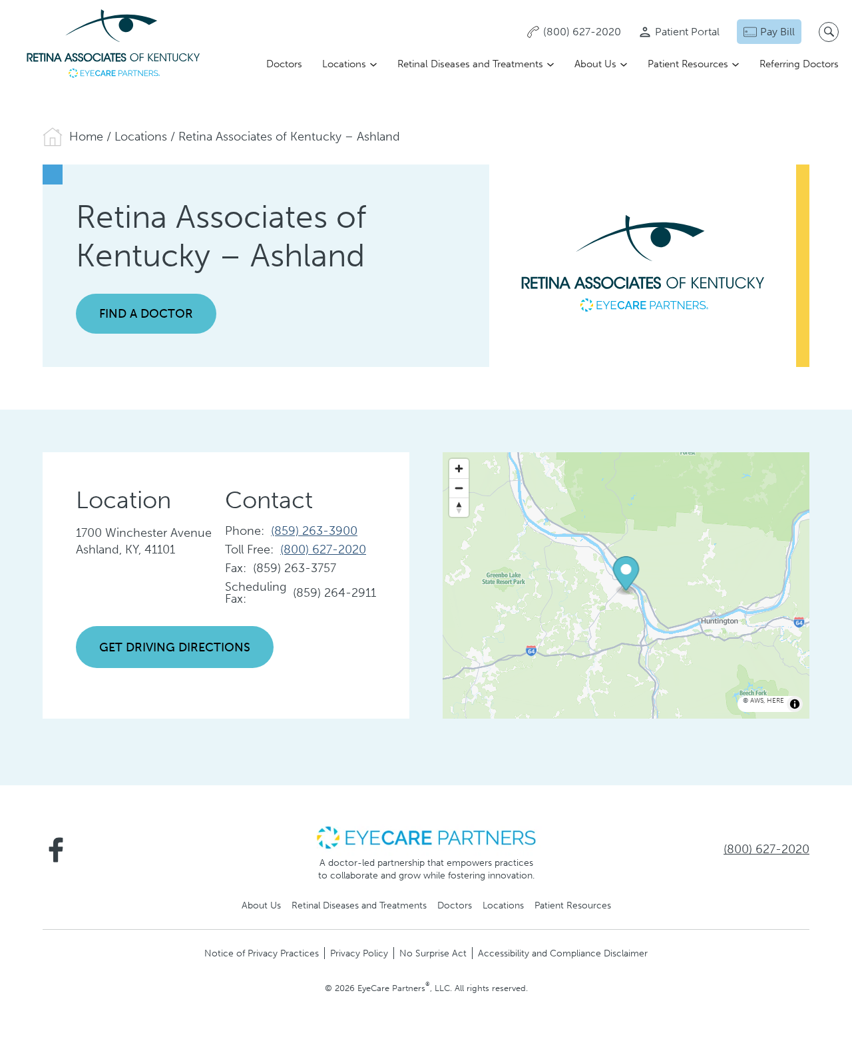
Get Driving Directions (174, 647)
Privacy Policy (359, 953)
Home (86, 136)
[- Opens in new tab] (426, 837)
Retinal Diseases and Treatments (470, 64)
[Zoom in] (459, 468)
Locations (344, 64)
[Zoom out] (459, 488)
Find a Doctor (146, 313)
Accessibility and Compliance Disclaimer (563, 953)
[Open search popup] (829, 32)
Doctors (284, 64)
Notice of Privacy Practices (261, 953)
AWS (756, 701)
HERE (775, 701)
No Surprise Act (433, 953)
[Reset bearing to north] (459, 507)
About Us (595, 64)
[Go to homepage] (113, 45)
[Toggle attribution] (795, 704)
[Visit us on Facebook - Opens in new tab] (56, 850)
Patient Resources (688, 64)
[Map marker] (626, 576)
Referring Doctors (799, 64)
